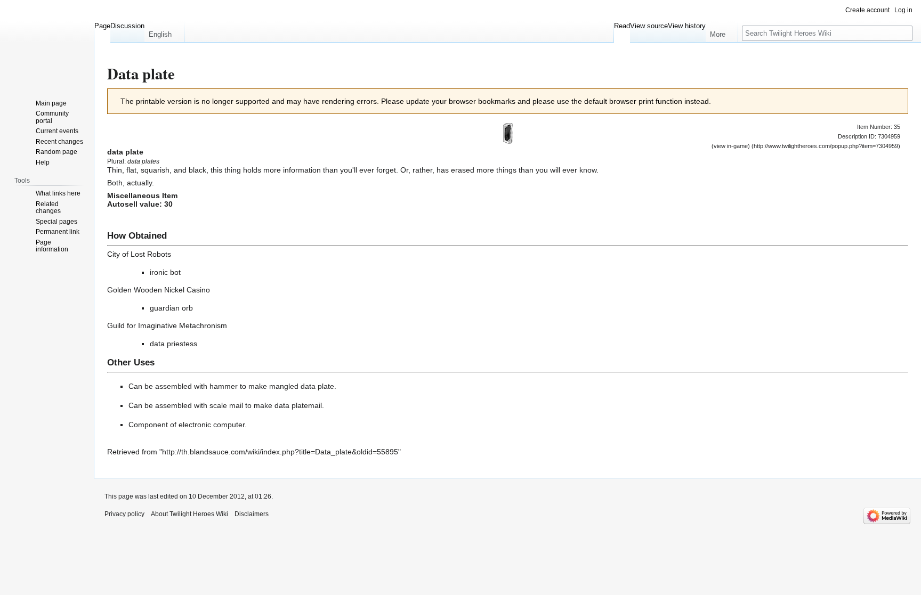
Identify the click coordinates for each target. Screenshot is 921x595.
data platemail (298, 405)
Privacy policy (124, 514)
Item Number (874, 127)
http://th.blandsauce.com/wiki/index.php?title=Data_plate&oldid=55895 (280, 451)
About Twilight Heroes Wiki (189, 514)
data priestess (173, 343)
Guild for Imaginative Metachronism (167, 325)
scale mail (226, 405)
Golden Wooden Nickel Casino (158, 290)
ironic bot (165, 272)
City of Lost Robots (139, 254)
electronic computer (212, 424)
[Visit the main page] (47, 42)
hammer (223, 386)
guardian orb (171, 308)
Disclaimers (252, 514)
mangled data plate (301, 386)
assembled (173, 386)
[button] (164, 32)
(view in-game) (731, 146)
